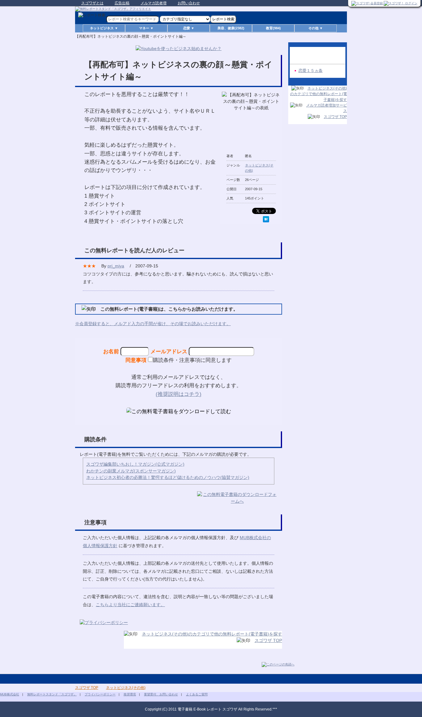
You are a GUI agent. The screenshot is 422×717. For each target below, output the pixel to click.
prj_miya (116, 265)
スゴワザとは (92, 3)
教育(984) (273, 28)
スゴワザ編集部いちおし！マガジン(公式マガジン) (135, 464)
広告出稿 (122, 3)
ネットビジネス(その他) (126, 688)
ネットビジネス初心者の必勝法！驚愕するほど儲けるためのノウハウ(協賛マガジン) (167, 477)
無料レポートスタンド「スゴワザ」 (52, 694)
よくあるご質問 (197, 694)
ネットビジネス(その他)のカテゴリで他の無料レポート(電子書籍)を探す (212, 633)
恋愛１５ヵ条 (310, 70)
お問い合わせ (189, 3)
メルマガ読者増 (154, 3)
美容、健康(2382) (230, 28)
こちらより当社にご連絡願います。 (130, 604)
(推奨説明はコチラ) (178, 394)
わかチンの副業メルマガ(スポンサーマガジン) (131, 470)
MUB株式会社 (9, 694)
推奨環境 (130, 694)
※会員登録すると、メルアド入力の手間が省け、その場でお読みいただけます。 (153, 323)
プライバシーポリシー (100, 694)
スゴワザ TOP (268, 640)
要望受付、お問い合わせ (161, 694)
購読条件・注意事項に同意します (192, 360)
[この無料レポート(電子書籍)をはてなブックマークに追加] (266, 219)
